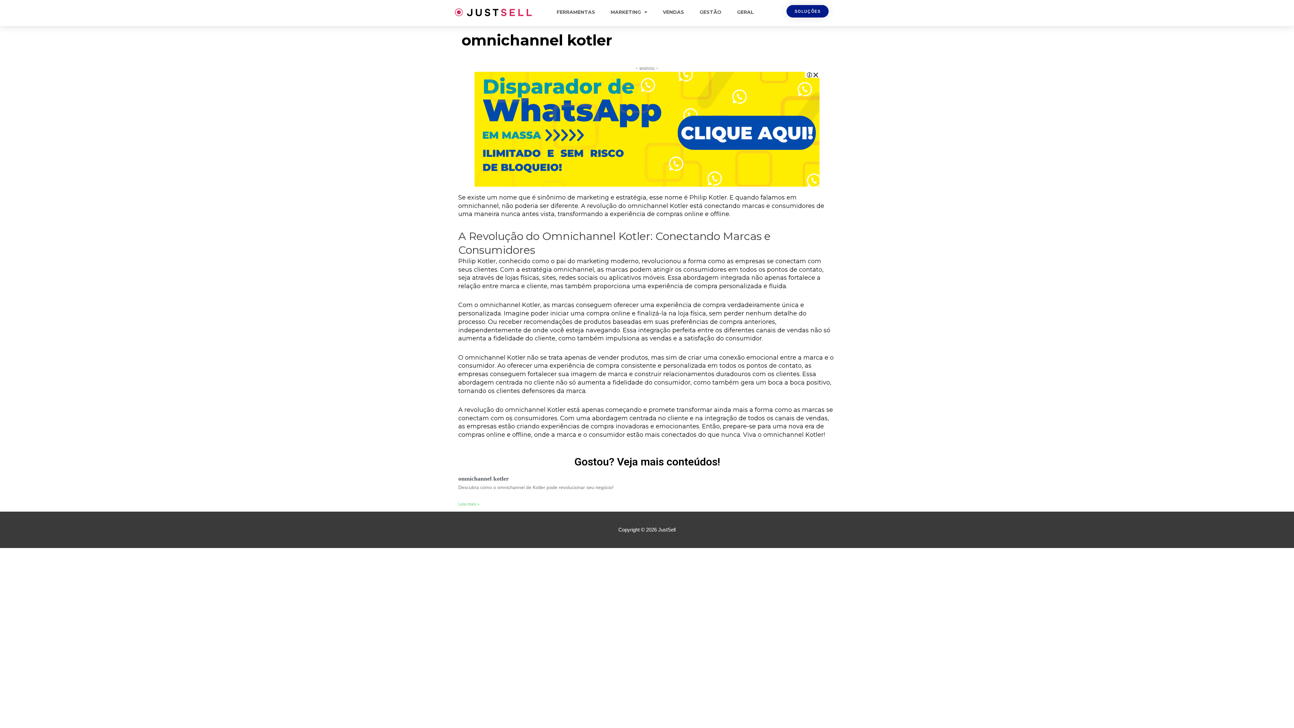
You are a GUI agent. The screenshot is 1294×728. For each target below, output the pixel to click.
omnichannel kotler (483, 478)
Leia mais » (469, 504)
